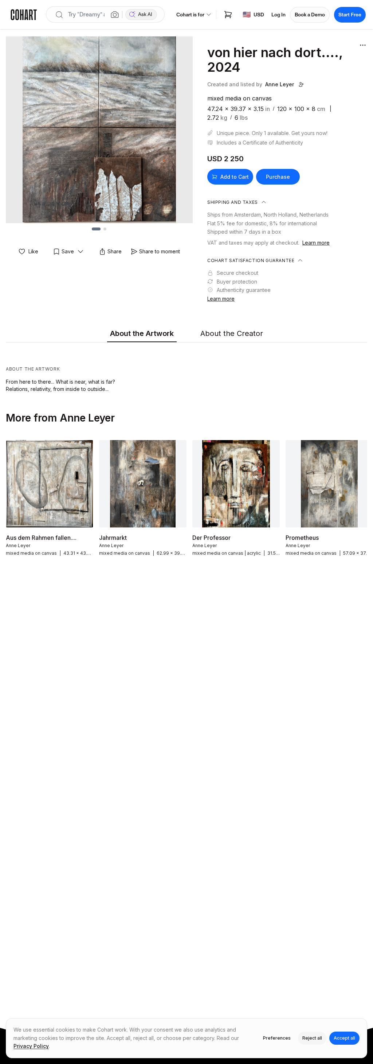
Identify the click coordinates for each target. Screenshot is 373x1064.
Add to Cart (234, 177)
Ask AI (145, 14)
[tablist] (186, 334)
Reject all (312, 1038)
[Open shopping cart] (228, 14)
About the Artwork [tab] (142, 333)
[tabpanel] (186, 369)
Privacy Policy (31, 1046)
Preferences (277, 1038)
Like (33, 251)
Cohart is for (190, 14)
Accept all (344, 1038)
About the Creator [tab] (231, 333)
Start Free (349, 14)
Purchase (278, 177)
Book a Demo (310, 14)
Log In (278, 14)
